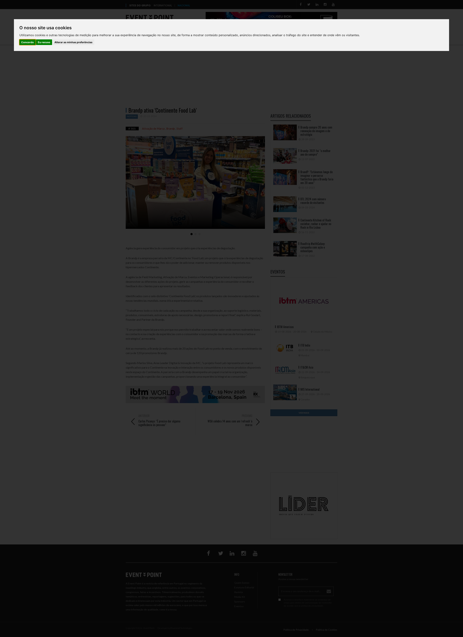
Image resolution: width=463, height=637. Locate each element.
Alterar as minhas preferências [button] (73, 42)
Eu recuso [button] (44, 42)
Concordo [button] (27, 42)
